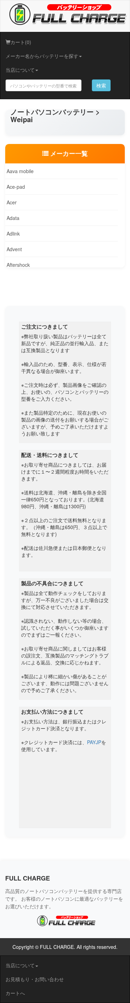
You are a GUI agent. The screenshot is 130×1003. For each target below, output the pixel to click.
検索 (101, 85)
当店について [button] (20, 69)
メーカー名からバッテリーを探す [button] (42, 55)
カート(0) (20, 42)
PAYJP (94, 742)
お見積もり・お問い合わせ (35, 979)
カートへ (15, 992)
